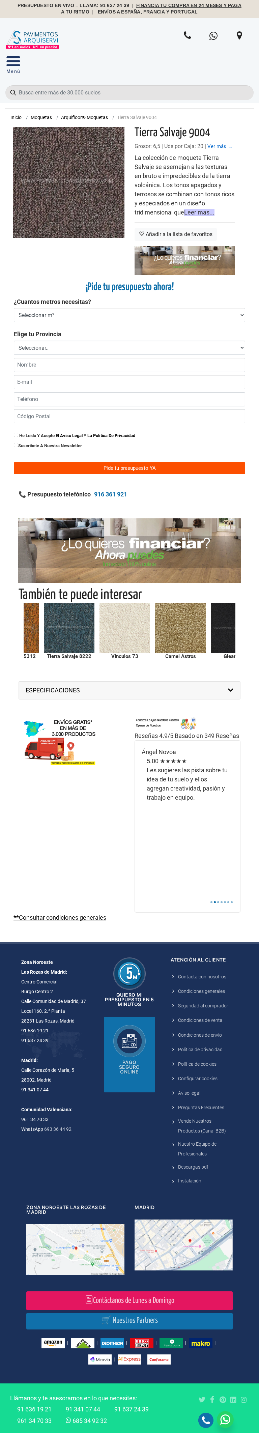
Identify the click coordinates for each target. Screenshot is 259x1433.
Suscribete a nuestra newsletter (50, 445)
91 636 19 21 (34, 1409)
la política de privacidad (111, 435)
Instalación (189, 1180)
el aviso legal (69, 435)
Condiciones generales (201, 991)
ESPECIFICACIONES (53, 690)
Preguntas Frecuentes (201, 1107)
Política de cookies (197, 1064)
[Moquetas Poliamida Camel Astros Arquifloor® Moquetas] (126, 628)
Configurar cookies (198, 1078)
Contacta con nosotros (202, 976)
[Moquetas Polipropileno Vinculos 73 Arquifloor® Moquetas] (70, 628)
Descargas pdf (193, 1167)
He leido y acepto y (76, 435)
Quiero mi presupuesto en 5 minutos (129, 999)
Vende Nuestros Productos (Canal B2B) (202, 1126)
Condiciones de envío (200, 1035)
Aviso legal (189, 1093)
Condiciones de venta (200, 1020)
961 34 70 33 (34, 1420)
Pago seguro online (129, 1066)
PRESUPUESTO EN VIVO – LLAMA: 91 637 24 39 (73, 5)
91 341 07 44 (83, 1409)
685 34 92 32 (89, 1420)
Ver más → (220, 146)
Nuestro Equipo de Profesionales (197, 1148)
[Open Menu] (13, 66)
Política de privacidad (200, 1049)
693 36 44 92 (57, 1129)
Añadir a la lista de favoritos (178, 234)
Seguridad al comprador (203, 1005)
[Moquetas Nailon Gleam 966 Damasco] (181, 628)
